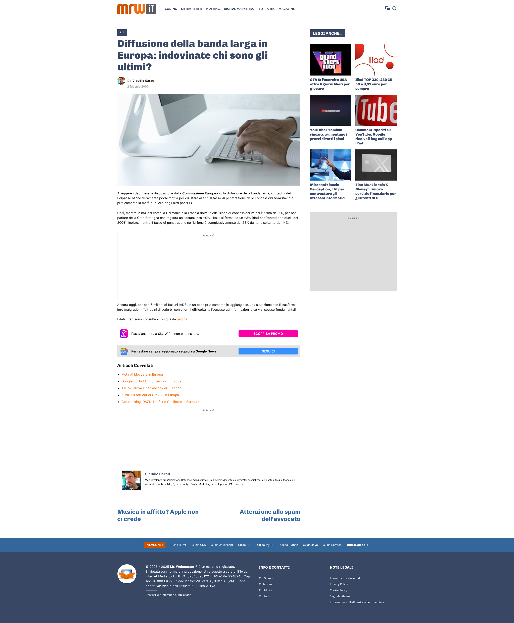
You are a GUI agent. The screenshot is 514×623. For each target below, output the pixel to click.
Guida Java (310, 544)
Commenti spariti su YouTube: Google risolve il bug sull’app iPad (373, 136)
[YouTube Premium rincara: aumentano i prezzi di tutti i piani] (330, 110)
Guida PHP (245, 544)
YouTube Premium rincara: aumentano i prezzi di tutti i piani (328, 134)
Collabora (265, 584)
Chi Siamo (265, 578)
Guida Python (289, 544)
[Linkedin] (269, 81)
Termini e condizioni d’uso (347, 578)
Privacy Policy (339, 584)
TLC (122, 32)
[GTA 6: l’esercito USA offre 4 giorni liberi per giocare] (330, 60)
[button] (394, 8)
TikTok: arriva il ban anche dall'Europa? (151, 388)
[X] (259, 81)
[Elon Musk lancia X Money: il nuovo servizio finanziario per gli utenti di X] (376, 165)
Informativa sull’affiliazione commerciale (357, 602)
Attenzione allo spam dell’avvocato (270, 515)
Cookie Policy (338, 590)
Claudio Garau (143, 80)
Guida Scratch (332, 544)
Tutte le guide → (357, 544)
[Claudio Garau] (122, 81)
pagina (182, 319)
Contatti (264, 596)
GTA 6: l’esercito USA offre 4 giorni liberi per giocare (330, 84)
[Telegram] (287, 81)
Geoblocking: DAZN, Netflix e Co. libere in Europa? (160, 402)
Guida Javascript (222, 544)
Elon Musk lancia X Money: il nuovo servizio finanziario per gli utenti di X (375, 191)
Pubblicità (265, 590)
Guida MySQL (266, 544)
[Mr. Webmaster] (127, 574)
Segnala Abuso (340, 596)
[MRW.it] (136, 9)
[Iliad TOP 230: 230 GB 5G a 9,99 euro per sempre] (376, 60)
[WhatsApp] (278, 81)
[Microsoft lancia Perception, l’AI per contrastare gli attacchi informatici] (330, 165)
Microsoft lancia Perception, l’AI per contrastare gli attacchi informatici (327, 191)
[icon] (387, 8)
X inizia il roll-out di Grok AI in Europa (150, 395)
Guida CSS (199, 544)
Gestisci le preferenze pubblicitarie (168, 594)
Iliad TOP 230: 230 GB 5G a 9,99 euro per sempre (374, 84)
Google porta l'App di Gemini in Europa (151, 381)
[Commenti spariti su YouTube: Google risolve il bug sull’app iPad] (376, 110)
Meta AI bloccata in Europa (142, 374)
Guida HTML (178, 544)
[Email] (296, 81)
